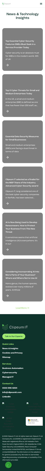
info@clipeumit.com (12, 392)
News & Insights (10, 348)
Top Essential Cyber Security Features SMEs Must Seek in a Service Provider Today (20, 44)
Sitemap (6, 357)
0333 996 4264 (9, 388)
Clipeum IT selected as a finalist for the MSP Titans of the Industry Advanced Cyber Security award (22, 182)
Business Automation (12, 368)
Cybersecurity (9, 372)
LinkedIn (6, 396)
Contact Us (7, 383)
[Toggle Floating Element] (8, 465)
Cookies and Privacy (12, 353)
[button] (41, 3)
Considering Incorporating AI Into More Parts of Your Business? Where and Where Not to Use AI (22, 274)
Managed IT (8, 377)
